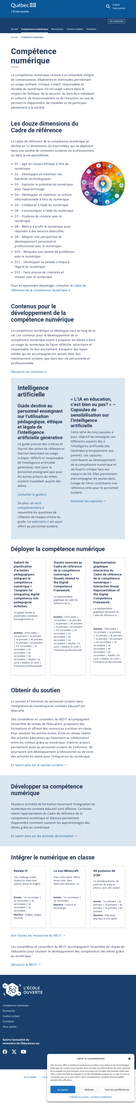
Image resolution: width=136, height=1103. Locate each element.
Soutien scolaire (75, 29)
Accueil (14, 29)
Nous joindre (119, 8)
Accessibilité (30, 1077)
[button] (129, 1058)
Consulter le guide (31, 494)
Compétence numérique (34, 29)
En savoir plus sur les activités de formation (42, 836)
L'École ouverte (20, 11)
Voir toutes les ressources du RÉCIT (36, 935)
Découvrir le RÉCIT (24, 965)
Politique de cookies (79, 1096)
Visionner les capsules (86, 501)
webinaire (39, 522)
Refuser (89, 1089)
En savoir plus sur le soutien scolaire (37, 765)
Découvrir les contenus (27, 372)
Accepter (62, 1089)
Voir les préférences (117, 1089)
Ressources (57, 29)
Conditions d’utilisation (101, 1096)
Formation (91, 29)
